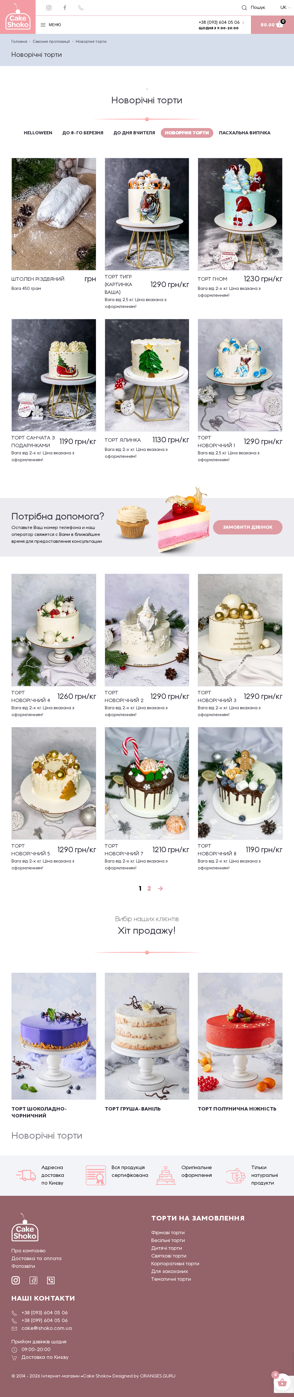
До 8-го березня (82, 132)
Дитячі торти (166, 1248)
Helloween (38, 132)
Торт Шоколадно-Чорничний (39, 1112)
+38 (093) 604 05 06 (45, 1313)
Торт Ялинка (123, 440)
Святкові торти (169, 1256)
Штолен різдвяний (38, 279)
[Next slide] (269, 1046)
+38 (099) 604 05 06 (45, 1320)
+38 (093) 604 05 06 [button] (219, 23)
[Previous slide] (24, 1046)
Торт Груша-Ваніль (133, 1109)
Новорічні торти (187, 132)
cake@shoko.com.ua (47, 1328)
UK (284, 8)
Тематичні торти (171, 1279)
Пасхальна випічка (244, 132)
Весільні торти (168, 1240)
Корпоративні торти (175, 1264)
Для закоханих (169, 1271)
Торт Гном (212, 279)
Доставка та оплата (36, 1258)
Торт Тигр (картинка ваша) (118, 285)
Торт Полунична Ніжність (237, 1109)
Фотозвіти (23, 1266)
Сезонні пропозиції (51, 42)
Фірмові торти (168, 1233)
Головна (19, 42)
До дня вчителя (134, 132)
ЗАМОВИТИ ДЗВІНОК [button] (247, 527)
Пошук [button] (255, 8)
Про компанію (28, 1251)
